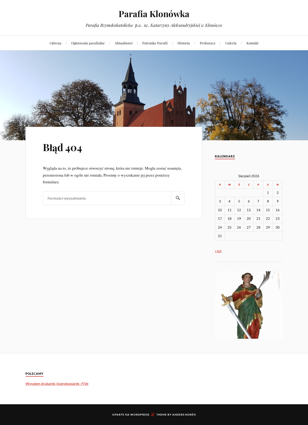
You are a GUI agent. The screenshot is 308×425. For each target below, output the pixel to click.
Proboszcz (207, 43)
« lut (218, 251)
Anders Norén (184, 414)
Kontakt (252, 43)
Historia (183, 43)
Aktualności (123, 43)
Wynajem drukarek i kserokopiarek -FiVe (56, 383)
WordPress (139, 414)
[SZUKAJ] (178, 198)
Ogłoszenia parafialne (88, 43)
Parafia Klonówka (154, 13)
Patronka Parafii (155, 43)
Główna (55, 43)
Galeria (231, 43)
